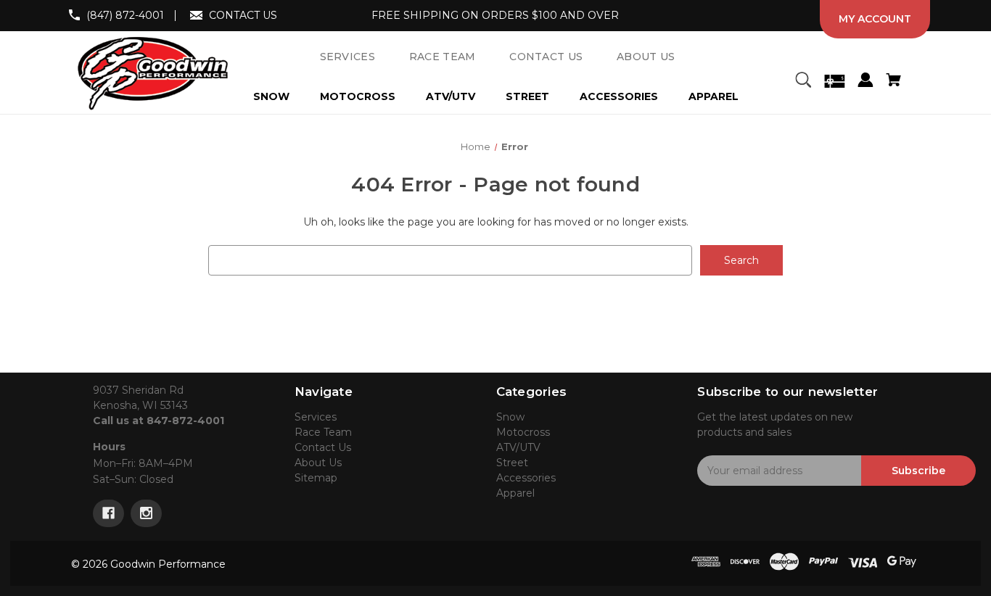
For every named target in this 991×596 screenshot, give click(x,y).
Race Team (323, 432)
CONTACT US (243, 15)
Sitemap (316, 477)
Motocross (357, 96)
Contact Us (323, 447)
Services (316, 416)
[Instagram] (146, 513)
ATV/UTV (450, 96)
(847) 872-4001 (125, 15)
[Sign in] (865, 82)
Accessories (619, 96)
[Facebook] (108, 513)
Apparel (713, 96)
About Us (318, 462)
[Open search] (803, 82)
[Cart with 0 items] (893, 82)
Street (527, 96)
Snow (271, 96)
